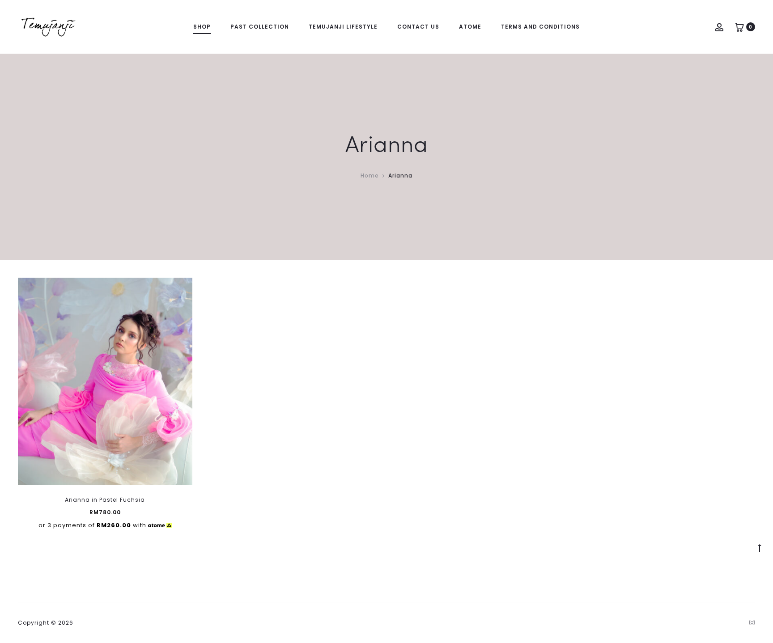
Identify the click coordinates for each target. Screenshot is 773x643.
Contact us (418, 26)
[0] (739, 26)
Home (370, 175)
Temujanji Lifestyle (343, 26)
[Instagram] (752, 622)
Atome (470, 26)
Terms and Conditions (540, 26)
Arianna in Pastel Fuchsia (105, 499)
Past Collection (259, 26)
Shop (202, 26)
